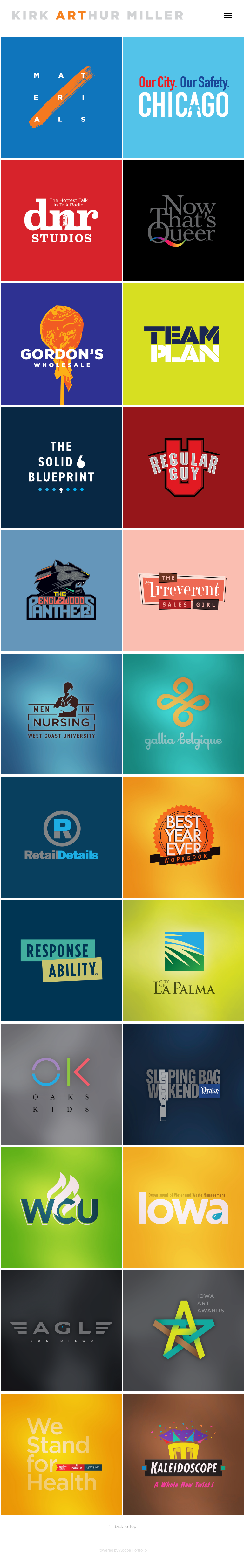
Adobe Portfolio (133, 1550)
